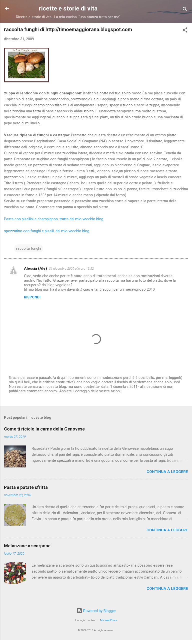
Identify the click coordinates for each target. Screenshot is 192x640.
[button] (185, 31)
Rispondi (32, 297)
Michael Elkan (108, 620)
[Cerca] (185, 10)
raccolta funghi (28, 248)
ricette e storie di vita (68, 8)
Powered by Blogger (99, 611)
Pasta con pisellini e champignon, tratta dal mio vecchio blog (53, 219)
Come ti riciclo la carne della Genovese (44, 428)
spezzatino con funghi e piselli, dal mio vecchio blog (46, 231)
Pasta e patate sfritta (26, 487)
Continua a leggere (167, 471)
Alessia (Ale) (35, 268)
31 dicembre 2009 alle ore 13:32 (71, 268)
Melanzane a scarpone (27, 545)
